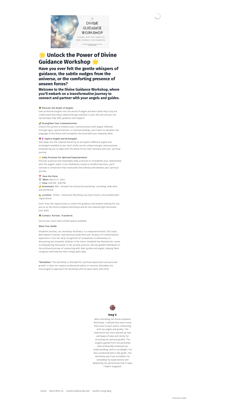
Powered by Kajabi (179, 398)
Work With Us (56, 390)
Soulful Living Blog (101, 390)
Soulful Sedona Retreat (78, 390)
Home (43, 390)
